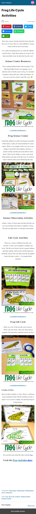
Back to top (31, 505)
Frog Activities (22, 460)
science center (25, 496)
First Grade (12, 490)
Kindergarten (29, 490)
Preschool (9, 492)
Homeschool (20, 490)
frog (6, 496)
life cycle (11, 496)
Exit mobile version (18, 511)
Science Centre (6, 498)
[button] (5, 83)
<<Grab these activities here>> (18, 130)
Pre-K (3, 492)
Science (17, 496)
